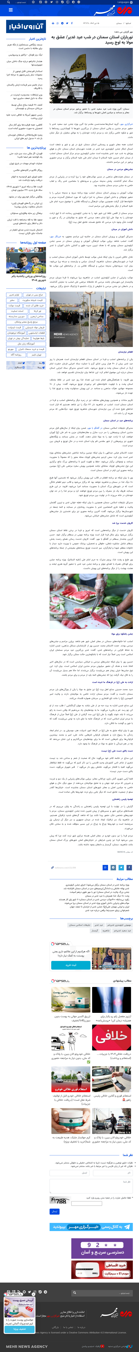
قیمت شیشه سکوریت (32, 300)
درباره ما (81, 1327)
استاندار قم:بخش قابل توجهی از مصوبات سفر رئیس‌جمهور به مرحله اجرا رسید (24, 75)
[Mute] (100, 967)
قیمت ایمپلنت (14, 327)
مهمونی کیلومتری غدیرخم (119, 925)
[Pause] (95, 967)
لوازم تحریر (14, 295)
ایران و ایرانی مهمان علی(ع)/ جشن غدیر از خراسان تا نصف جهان (99, 907)
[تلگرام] (45, 1292)
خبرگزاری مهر (126, 124)
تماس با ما (68, 1327)
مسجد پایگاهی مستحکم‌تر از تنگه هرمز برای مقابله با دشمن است (24, 46)
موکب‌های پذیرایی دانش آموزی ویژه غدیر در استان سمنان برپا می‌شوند (96, 903)
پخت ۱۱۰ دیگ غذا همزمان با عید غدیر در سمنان (107, 896)
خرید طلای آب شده (35, 306)
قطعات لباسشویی (37, 333)
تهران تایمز (36, 355)
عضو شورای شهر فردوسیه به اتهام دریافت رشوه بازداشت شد (26, 178)
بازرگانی (55, 1327)
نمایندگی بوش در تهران (18, 338)
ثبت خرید (71, 965)
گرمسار (95, 931)
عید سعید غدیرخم (122, 931)
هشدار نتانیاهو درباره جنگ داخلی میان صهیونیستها (24, 63)
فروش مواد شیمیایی (34, 327)
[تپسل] (52, 944)
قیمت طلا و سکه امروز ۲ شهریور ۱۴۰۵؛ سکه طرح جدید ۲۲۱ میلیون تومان (24, 188)
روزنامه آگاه (16, 355)
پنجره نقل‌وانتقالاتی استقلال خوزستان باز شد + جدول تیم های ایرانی (25, 136)
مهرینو (11, 349)
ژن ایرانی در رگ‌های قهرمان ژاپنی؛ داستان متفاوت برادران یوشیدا (26, 205)
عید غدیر (99, 925)
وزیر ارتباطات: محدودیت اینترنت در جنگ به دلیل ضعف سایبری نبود (26, 96)
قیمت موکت (14, 306)
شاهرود (105, 931)
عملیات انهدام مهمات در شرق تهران (25, 163)
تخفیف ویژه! (19, 1329)
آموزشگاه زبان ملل (26, 344)
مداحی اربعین (36, 316)
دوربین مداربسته (16, 316)
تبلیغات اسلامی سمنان (79, 925)
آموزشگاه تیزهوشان (16, 333)
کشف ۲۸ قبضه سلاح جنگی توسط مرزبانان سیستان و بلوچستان (26, 106)
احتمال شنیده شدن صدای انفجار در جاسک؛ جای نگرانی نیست (26, 231)
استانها (128, 23)
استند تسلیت (17, 311)
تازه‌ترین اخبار (37, 39)
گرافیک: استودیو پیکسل (91, 1346)
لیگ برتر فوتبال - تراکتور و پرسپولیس (25, 55)
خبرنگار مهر (56, 236)
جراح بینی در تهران (34, 295)
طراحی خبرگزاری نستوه (117, 1346)
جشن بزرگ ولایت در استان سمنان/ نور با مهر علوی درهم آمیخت (99, 892)
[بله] (40, 1292)
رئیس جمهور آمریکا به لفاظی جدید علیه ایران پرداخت (24, 116)
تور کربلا (37, 311)
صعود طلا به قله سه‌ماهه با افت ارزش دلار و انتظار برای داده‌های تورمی (24, 221)
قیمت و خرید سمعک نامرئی (31, 349)
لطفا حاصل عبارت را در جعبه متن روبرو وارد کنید (109, 1198)
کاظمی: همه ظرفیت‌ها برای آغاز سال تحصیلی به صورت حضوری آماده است (25, 126)
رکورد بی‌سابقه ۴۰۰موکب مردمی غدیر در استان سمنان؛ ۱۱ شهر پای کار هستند (94, 899)
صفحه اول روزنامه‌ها (33, 242)
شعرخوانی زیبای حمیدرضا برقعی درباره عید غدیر (107, 910)
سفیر (12, 300)
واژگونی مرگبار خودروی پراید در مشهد (25, 197)
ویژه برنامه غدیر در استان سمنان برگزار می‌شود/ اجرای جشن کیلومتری (97, 885)
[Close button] (33, 1294)
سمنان (119, 23)
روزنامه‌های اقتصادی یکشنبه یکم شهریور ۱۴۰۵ (27, 278)
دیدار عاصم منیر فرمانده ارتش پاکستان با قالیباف (24, 86)
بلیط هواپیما (38, 338)
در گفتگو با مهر (96, 428)
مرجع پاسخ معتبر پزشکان (26, 322)
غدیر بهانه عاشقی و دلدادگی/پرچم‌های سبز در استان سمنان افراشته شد (96, 888)
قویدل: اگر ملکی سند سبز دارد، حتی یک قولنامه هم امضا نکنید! (25, 155)
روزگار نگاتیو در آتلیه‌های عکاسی (27, 170)
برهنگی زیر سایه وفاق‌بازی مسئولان (26, 213)
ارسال (54, 1211)
